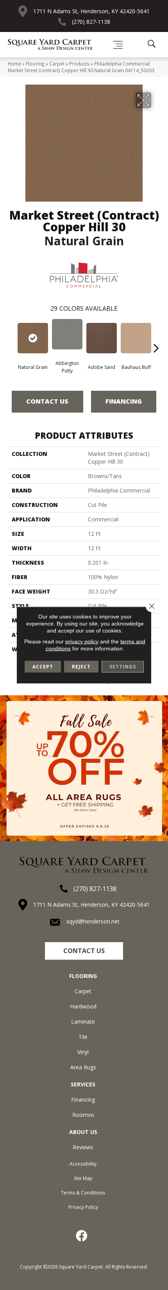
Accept (42, 666)
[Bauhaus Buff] (136, 338)
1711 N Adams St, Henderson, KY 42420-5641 (91, 11)
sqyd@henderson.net (93, 921)
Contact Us (47, 401)
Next (156, 336)
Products (79, 63)
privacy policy (81, 641)
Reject (81, 666)
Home (14, 63)
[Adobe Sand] (101, 338)
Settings (122, 666)
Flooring (35, 63)
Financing (123, 401)
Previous (12, 336)
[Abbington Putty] (67, 334)
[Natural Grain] (33, 338)
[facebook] (82, 1235)
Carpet (56, 63)
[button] (84, 951)
